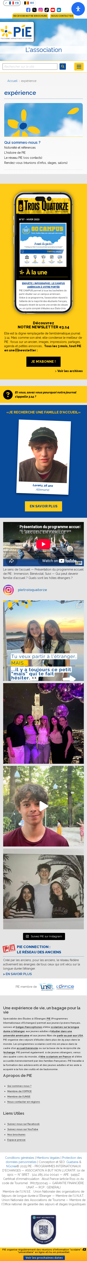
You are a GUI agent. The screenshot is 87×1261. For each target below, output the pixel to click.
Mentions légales (48, 1157)
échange (9, 1052)
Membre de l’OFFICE (19, 1091)
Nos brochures (16, 1134)
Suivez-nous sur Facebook (23, 1123)
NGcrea (11, 1166)
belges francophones (29, 1026)
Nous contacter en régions (23, 1101)
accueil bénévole (27, 1047)
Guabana (72, 1162)
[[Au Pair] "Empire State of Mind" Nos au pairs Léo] (43, 723)
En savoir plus (19, 974)
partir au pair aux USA (70, 1035)
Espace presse (16, 1139)
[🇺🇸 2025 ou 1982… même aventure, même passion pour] (43, 806)
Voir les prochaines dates (44, 1257)
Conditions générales (19, 1157)
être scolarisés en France (55, 1056)
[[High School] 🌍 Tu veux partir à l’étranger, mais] (43, 640)
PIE (48, 1018)
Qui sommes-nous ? (19, 1085)
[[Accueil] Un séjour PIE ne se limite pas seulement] (43, 889)
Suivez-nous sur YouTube (22, 1129)
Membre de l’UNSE (18, 1096)
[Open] (78, 9)
